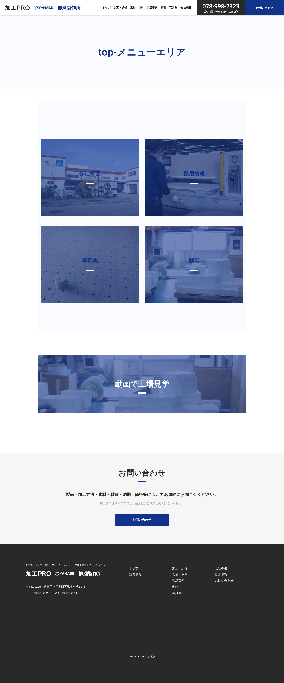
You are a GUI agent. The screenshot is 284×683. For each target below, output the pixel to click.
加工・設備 (120, 7)
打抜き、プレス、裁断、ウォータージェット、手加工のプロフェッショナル (65, 565)
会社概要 (185, 7)
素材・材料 (137, 7)
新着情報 (135, 574)
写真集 (173, 7)
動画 (163, 7)
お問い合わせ (264, 7)
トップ (106, 7)
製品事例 (152, 7)
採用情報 (221, 574)
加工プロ (152, 656)
